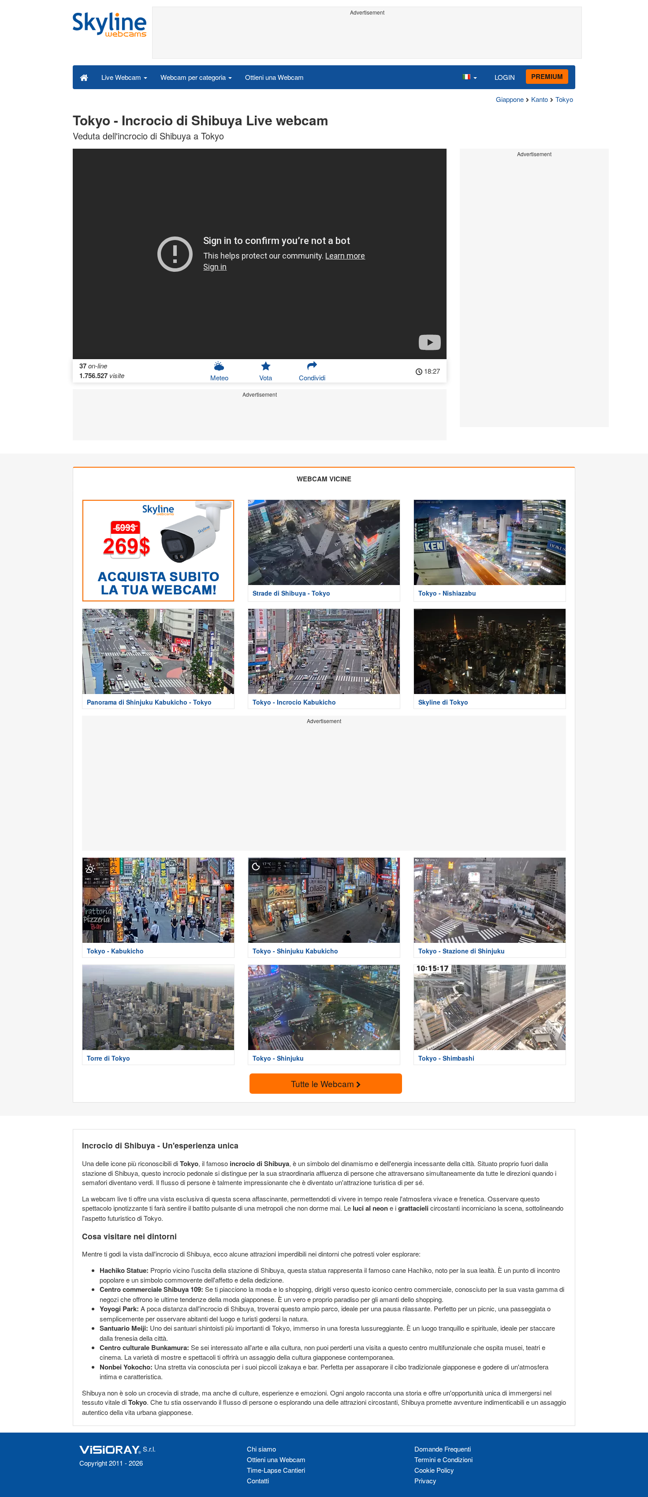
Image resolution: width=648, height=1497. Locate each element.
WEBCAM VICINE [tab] (324, 479)
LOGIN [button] (505, 77)
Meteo (219, 377)
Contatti (258, 1480)
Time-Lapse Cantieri (276, 1469)
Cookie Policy (434, 1469)
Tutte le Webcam (323, 1083)
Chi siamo (261, 1448)
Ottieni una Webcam (274, 77)
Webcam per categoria (193, 77)
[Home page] (84, 77)
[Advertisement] (367, 38)
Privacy (425, 1480)
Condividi (312, 377)
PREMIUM (547, 76)
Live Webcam (122, 77)
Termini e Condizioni (443, 1459)
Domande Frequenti (442, 1448)
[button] (469, 77)
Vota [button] (265, 377)
